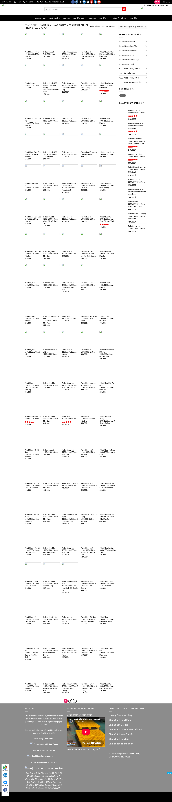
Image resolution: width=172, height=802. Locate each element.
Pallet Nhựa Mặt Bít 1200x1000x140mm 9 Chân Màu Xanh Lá (107, 485)
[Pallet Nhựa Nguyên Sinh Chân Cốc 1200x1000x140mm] (89, 372)
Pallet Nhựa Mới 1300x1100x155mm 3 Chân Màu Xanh (89, 650)
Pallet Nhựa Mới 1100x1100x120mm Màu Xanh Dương (69, 385)
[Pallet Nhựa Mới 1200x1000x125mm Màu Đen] (51, 241)
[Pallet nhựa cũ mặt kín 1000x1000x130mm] (33, 406)
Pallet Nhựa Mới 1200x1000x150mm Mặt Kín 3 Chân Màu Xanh (69, 651)
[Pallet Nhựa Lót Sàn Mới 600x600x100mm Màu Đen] (33, 41)
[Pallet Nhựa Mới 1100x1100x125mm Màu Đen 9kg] (107, 172)
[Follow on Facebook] (73, 2)
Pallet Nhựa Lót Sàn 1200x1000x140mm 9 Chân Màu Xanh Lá (32, 485)
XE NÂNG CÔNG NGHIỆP (130, 82)
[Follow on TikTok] (80, 2)
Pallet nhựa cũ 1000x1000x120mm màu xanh (50, 185)
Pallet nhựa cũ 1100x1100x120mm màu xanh (32, 318)
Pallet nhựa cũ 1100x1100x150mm (32, 284)
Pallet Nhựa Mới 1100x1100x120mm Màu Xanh (88, 285)
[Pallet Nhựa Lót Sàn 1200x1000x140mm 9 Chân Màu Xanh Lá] (33, 472)
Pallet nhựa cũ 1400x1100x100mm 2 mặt (32, 352)
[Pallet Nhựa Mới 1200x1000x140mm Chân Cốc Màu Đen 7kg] (70, 72)
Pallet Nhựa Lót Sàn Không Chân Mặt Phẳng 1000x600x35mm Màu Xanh (51, 87)
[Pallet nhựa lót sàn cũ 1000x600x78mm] (89, 141)
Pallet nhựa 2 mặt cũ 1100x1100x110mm (50, 120)
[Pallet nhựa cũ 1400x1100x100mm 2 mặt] (33, 339)
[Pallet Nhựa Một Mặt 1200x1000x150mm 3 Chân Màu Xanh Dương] (70, 673)
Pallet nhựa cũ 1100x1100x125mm (69, 218)
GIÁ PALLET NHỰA (133, 754)
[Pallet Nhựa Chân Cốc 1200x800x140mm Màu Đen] (33, 206)
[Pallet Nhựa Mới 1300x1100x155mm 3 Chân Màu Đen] (33, 606)
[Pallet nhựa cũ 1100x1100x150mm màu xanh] (107, 305)
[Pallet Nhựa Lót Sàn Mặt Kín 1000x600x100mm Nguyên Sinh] (107, 339)
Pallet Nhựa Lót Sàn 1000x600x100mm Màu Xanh (106, 85)
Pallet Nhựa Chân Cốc (128, 46)
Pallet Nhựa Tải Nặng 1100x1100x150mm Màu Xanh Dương (89, 619)
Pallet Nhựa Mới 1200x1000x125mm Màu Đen (50, 254)
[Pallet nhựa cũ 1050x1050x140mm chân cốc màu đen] (89, 41)
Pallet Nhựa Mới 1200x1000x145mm (50, 384)
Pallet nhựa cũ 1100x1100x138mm (50, 451)
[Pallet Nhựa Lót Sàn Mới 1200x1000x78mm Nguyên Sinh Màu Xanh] (33, 637)
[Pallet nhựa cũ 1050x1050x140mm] (70, 141)
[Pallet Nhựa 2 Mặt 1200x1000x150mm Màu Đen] (51, 606)
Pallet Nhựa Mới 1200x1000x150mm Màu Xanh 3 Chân (50, 550)
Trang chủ (31, 25)
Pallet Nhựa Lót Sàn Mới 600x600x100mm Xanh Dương (89, 85)
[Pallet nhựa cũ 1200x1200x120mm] (51, 272)
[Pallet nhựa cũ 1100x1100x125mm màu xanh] (70, 339)
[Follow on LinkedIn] (95, 2)
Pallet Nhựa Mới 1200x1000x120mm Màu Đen (88, 185)
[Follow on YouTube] (99, 2)
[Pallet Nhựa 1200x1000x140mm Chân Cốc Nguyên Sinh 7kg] (33, 372)
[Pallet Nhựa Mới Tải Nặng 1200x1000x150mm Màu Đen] (107, 372)
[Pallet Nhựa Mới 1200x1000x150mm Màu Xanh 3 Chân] (51, 537)
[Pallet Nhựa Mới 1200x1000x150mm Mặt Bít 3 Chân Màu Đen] (89, 537)
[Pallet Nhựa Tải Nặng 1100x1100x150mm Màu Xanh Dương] (89, 606)
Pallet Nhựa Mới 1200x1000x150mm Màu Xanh (69, 550)
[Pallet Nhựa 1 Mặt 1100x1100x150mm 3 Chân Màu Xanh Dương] (89, 673)
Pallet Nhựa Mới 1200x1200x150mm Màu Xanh (32, 686)
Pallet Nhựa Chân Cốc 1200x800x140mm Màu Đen (33, 219)
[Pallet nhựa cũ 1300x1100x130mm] (89, 206)
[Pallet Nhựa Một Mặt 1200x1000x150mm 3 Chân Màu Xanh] (33, 537)
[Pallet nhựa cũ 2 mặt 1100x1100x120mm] (107, 141)
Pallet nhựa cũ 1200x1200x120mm (50, 284)
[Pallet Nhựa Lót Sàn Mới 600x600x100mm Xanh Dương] (89, 72)
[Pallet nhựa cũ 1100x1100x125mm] (70, 206)
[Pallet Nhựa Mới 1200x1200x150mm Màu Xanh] (33, 673)
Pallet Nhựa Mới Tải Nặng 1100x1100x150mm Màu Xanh (32, 518)
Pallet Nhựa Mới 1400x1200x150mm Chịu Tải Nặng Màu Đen (50, 687)
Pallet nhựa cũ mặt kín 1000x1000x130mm (33, 417)
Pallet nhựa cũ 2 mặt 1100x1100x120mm (107, 153)
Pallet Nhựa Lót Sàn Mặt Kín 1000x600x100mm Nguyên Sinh (106, 353)
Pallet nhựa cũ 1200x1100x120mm (69, 253)
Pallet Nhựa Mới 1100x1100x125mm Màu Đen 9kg (106, 185)
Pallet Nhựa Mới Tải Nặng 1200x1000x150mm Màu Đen (106, 386)
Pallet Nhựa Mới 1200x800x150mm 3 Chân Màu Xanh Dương (88, 584)
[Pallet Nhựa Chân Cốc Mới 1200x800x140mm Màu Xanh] (51, 305)
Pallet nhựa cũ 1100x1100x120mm (69, 120)
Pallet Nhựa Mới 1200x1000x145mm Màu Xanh (50, 517)
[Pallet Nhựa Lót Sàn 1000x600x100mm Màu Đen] (70, 41)
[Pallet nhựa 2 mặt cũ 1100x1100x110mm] (51, 108)
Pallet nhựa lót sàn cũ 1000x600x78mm (89, 153)
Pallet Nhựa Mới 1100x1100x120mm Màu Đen (106, 121)
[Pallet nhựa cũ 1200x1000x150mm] (89, 339)
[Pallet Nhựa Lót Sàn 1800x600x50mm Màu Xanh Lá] (107, 537)
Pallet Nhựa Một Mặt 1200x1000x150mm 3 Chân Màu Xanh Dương (70, 687)
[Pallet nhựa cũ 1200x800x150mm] (70, 305)
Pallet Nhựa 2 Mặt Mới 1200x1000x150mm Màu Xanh (106, 651)
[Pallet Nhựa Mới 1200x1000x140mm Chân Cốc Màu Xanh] (107, 206)
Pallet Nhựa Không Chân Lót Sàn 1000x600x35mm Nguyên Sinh (69, 186)
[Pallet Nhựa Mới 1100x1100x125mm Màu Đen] (107, 272)
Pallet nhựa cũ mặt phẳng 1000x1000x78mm (50, 352)
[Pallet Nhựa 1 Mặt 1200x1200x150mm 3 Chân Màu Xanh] (107, 571)
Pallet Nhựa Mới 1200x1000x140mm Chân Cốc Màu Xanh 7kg (50, 220)
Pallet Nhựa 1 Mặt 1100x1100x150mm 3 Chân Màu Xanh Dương (89, 687)
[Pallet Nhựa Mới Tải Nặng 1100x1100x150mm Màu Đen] (33, 439)
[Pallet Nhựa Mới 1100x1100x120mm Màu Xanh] (89, 272)
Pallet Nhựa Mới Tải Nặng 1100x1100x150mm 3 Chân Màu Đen (70, 518)
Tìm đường (5, 770)
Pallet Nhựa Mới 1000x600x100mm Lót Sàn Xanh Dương (88, 254)
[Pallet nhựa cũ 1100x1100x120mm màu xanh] (33, 305)
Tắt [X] (170, 773)
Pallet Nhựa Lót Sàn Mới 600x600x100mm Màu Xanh (107, 54)
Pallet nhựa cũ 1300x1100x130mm (88, 218)
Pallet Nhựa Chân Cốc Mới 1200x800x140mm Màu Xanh (51, 319)
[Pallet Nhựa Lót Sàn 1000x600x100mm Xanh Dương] (51, 141)
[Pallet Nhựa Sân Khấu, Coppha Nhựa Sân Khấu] (89, 305)
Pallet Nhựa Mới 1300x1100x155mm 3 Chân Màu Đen (32, 619)
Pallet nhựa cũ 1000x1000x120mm (32, 84)
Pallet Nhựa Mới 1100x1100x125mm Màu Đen (106, 285)
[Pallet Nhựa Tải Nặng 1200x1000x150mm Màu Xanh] (51, 472)
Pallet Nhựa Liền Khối (128, 50)
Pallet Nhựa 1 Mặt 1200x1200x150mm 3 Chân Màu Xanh (107, 583)
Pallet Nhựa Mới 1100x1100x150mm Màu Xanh (69, 452)
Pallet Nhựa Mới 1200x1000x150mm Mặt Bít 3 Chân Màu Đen (88, 551)
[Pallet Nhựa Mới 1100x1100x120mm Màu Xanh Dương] (70, 372)
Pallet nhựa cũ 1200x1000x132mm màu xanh (69, 619)
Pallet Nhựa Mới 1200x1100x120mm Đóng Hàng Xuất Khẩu (69, 286)
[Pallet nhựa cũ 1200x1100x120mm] (70, 241)
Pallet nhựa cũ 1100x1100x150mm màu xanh (106, 318)
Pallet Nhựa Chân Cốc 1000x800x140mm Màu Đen (33, 154)
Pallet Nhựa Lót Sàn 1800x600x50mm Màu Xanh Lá (107, 550)
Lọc (122, 95)
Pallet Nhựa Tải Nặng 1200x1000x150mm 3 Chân (107, 452)
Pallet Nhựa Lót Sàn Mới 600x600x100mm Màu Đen (32, 54)
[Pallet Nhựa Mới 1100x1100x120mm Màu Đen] (107, 108)
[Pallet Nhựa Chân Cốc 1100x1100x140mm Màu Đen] (33, 241)
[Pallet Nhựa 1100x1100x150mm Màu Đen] (89, 406)
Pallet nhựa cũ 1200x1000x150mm (88, 351)
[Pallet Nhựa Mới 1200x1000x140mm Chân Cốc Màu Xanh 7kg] (51, 206)
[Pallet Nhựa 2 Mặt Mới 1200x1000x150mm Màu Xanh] (107, 637)
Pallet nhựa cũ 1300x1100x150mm (69, 417)
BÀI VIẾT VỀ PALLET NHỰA (125, 18)
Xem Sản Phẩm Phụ (127, 73)
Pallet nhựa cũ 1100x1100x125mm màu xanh (69, 352)
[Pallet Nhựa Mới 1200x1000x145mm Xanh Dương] (51, 571)
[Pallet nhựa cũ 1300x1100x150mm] (70, 406)
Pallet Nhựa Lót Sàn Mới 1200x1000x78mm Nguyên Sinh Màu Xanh (32, 652)
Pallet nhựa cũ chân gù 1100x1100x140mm (32, 185)
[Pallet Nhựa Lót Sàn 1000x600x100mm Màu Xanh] (107, 72)
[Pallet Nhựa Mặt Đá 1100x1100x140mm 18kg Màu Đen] (107, 504)
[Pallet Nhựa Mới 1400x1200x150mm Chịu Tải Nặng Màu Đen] (51, 673)
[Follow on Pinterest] (91, 2)
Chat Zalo (5, 778)
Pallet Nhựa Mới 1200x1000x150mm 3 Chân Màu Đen (89, 485)
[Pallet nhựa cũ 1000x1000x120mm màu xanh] (51, 172)
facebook (5, 792)
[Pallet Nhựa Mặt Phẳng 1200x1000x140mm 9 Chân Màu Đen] (107, 406)
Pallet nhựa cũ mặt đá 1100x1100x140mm (70, 484)
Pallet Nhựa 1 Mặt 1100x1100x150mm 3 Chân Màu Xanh (32, 583)
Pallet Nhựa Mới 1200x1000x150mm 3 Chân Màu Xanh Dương (51, 651)
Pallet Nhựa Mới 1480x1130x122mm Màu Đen (50, 418)
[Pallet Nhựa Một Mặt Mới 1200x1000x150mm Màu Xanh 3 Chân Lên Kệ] (70, 571)
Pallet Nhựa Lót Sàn (127, 41)
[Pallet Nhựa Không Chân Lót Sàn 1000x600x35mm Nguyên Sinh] (70, 172)
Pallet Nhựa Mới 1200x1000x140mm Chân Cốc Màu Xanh (106, 219)
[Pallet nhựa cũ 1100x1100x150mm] (33, 272)
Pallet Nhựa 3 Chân (127, 55)
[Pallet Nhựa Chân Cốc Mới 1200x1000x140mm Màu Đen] (33, 108)
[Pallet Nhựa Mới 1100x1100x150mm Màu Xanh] (70, 439)
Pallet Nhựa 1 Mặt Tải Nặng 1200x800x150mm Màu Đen (89, 518)
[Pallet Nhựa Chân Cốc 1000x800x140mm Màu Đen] (33, 141)
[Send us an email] (88, 2)
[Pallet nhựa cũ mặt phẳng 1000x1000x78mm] (51, 339)
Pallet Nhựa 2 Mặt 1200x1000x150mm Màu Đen (50, 619)
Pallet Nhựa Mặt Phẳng (129, 59)
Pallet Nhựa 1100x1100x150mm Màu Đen (88, 418)
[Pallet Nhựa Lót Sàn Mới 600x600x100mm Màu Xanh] (107, 41)
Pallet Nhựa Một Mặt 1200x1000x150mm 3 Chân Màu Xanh (32, 550)
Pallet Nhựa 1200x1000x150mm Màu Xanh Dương (106, 619)
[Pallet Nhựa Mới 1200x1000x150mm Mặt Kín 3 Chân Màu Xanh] (70, 637)
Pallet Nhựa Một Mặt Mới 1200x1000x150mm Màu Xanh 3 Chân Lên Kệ (70, 585)
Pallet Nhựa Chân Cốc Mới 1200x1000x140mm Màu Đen (33, 122)
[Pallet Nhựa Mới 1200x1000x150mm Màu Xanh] (70, 537)
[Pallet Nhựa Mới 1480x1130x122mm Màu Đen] (51, 406)
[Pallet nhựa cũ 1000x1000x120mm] (33, 72)
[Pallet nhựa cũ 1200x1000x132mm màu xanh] (70, 606)
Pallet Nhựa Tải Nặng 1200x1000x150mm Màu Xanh (51, 485)
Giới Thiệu (54, 18)
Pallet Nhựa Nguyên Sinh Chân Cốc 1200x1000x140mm (88, 385)
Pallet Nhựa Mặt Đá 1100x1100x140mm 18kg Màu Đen (106, 517)
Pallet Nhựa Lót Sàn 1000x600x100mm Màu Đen (69, 54)
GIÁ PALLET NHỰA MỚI (73, 18)
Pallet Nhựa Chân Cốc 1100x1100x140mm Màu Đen (33, 254)
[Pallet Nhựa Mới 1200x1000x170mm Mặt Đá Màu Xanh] (107, 673)
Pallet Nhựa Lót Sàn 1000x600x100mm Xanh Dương (50, 154)
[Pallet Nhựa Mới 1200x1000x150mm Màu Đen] (89, 439)
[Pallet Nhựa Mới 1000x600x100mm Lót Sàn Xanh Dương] (89, 241)
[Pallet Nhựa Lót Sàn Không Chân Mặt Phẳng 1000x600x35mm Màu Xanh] (51, 72)
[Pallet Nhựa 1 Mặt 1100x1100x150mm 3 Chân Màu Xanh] (33, 571)
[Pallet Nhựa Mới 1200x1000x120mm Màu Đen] (89, 172)
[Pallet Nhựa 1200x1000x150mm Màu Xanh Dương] (107, 606)
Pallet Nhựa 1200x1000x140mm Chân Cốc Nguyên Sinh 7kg (32, 386)
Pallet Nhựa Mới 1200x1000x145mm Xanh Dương (50, 583)
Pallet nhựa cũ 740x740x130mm (49, 53)
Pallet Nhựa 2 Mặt (126, 64)
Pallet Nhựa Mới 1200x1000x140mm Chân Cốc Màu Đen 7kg (69, 86)
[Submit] (124, 9)
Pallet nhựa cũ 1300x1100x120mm (88, 120)
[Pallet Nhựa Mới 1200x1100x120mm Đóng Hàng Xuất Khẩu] (70, 272)
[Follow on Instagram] (76, 2)
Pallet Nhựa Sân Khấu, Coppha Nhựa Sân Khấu (89, 318)
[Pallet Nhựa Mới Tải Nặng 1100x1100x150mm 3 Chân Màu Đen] (70, 504)
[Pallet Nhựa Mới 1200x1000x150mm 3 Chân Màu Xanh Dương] (51, 637)
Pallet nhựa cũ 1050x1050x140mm (69, 153)
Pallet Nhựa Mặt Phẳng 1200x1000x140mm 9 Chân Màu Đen (107, 419)
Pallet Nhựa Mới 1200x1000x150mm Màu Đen (88, 452)
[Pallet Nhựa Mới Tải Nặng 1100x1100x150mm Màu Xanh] (33, 504)
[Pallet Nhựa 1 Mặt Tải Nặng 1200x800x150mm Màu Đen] (89, 504)
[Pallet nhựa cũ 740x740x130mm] (51, 41)
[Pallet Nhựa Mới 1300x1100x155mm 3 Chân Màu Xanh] (89, 637)
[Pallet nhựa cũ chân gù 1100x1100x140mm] (33, 172)
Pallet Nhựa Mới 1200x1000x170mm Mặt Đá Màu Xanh (106, 686)
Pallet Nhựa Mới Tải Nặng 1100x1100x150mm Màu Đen (32, 453)
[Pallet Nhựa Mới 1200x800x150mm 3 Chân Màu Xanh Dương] (89, 571)
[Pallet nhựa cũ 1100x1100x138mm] (51, 439)
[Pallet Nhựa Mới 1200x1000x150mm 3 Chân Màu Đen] (89, 472)
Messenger (5, 785)
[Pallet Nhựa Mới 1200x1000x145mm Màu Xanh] (51, 504)
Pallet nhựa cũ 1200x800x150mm (69, 317)
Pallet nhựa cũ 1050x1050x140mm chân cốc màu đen (88, 54)
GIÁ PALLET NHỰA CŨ (99, 18)
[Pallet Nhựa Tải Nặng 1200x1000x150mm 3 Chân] (107, 439)
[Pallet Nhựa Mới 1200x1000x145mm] (51, 372)
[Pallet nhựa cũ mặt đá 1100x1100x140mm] (70, 472)
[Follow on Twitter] (84, 2)
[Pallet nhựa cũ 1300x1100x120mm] (89, 108)
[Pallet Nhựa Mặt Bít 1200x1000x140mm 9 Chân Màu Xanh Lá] (107, 472)
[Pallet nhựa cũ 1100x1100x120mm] (70, 108)
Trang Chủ (40, 18)
